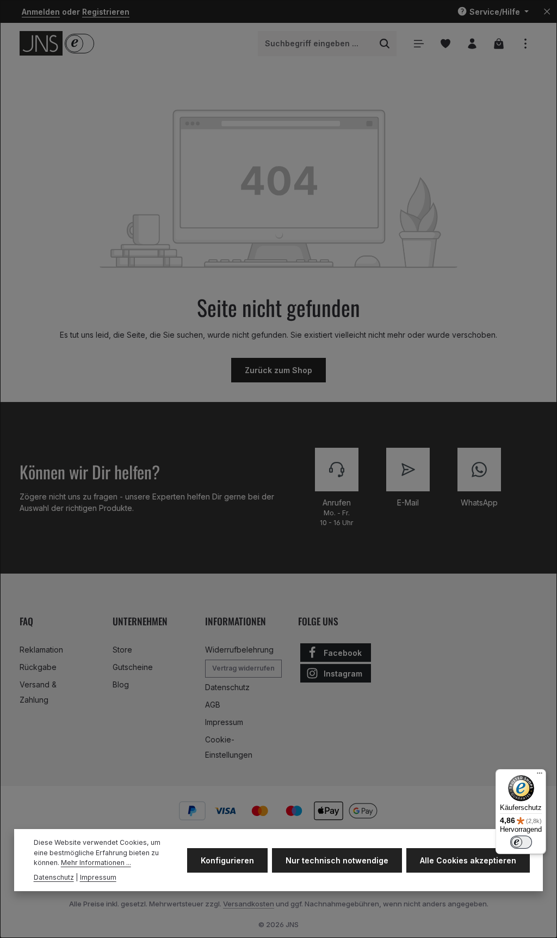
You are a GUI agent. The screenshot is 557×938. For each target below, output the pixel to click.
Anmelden (41, 11)
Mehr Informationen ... (96, 862)
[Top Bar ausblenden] (547, 12)
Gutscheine (133, 667)
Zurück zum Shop (278, 370)
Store (122, 649)
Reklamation (41, 649)
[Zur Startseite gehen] (41, 43)
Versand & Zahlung (38, 692)
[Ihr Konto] (472, 43)
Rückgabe (38, 667)
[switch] (521, 842)
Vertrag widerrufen (243, 668)
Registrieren (105, 11)
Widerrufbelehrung (239, 649)
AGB (212, 704)
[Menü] (418, 43)
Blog (121, 684)
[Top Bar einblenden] (525, 43)
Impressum (224, 722)
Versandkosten (248, 903)
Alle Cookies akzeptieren (468, 860)
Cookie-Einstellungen (228, 747)
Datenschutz (227, 687)
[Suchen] (385, 43)
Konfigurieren (227, 860)
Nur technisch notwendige (337, 860)
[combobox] (316, 43)
